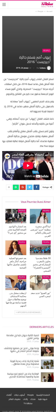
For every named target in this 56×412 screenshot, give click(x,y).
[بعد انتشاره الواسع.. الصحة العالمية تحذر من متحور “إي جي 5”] (15, 216)
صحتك (33, 399)
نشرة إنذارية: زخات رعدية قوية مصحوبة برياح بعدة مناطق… (24, 362)
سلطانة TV (28, 403)
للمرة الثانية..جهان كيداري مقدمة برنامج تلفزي (22, 336)
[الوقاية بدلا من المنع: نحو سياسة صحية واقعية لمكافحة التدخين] (47, 377)
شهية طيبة (42, 399)
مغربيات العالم (14, 399)
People (46, 51)
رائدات (25, 399)
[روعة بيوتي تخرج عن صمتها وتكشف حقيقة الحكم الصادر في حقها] (47, 351)
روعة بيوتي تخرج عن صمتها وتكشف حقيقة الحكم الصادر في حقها (21, 349)
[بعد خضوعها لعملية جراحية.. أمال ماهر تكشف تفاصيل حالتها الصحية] (15, 247)
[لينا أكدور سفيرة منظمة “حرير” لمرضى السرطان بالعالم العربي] (40, 216)
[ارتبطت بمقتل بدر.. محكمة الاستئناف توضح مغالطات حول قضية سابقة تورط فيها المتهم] (15, 282)
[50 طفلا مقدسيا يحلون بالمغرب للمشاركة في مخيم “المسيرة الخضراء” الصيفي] (40, 247)
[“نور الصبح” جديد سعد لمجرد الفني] (40, 282)
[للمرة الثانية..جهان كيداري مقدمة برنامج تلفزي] (47, 338)
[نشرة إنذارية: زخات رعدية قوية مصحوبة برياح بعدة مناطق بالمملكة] (47, 364)
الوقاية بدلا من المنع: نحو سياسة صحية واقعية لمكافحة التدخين (23, 375)
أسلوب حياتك (19, 395)
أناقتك (8, 395)
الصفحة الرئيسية (43, 395)
